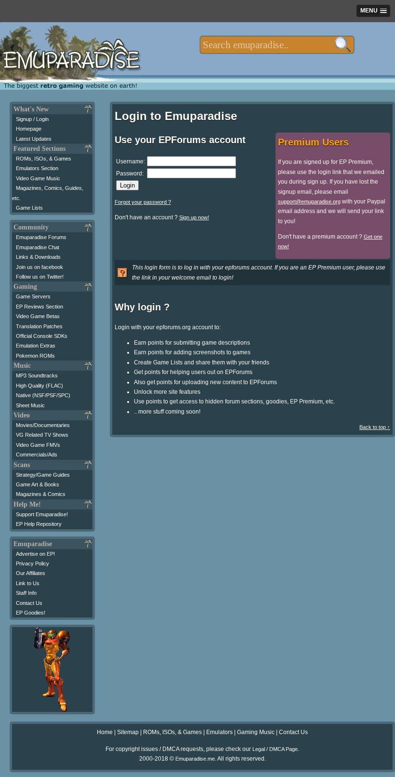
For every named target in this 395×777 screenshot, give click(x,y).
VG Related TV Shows (42, 435)
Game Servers (33, 296)
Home (105, 732)
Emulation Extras (35, 345)
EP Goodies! (30, 613)
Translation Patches (39, 326)
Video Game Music (38, 178)
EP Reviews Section (39, 306)
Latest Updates (34, 139)
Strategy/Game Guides (43, 475)
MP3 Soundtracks (37, 375)
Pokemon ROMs (35, 356)
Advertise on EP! (35, 554)
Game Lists (29, 208)
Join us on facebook (39, 267)
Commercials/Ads (36, 454)
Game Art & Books (37, 484)
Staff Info (26, 593)
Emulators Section (37, 168)
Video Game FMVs (38, 445)
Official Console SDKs (41, 336)
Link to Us (28, 583)
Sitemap (128, 732)
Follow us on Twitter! (40, 277)
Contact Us (29, 603)
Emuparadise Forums (41, 237)
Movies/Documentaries (43, 425)
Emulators (219, 732)
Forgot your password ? (143, 202)
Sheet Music (30, 405)
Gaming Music (256, 732)
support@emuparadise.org (309, 201)
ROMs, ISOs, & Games (43, 158)
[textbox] (276, 45)
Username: (130, 161)
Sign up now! (194, 217)
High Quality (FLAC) (39, 385)
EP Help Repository (39, 524)
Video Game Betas (38, 316)
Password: (130, 173)
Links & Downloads (38, 257)
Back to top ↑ (374, 427)
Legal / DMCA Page (275, 749)
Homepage (28, 129)
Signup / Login (32, 119)
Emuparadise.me (195, 759)
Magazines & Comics (41, 494)
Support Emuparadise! (42, 514)
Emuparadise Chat (37, 247)
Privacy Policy (32, 563)
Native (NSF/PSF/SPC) (43, 395)
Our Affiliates (30, 573)
